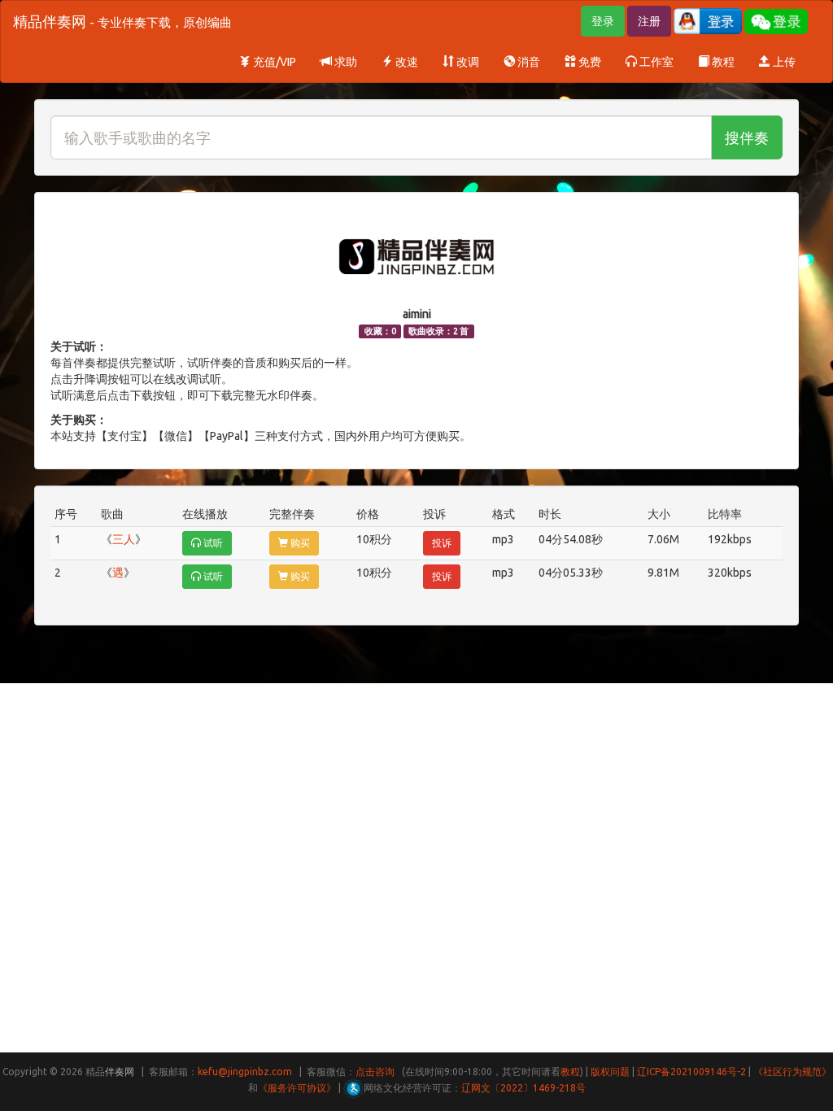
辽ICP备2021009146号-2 (691, 1071)
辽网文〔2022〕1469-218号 (523, 1088)
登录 (602, 21)
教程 (722, 61)
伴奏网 (119, 1071)
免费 (588, 61)
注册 (649, 21)
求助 (344, 61)
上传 (783, 61)
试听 (212, 543)
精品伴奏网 (122, 21)
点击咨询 (375, 1071)
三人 (123, 539)
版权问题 (610, 1071)
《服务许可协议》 (297, 1088)
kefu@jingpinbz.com (245, 1071)
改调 (466, 61)
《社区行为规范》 (792, 1071)
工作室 (655, 61)
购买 (299, 543)
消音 (527, 61)
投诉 (441, 543)
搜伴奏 (747, 137)
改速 (405, 61)
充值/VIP (273, 61)
